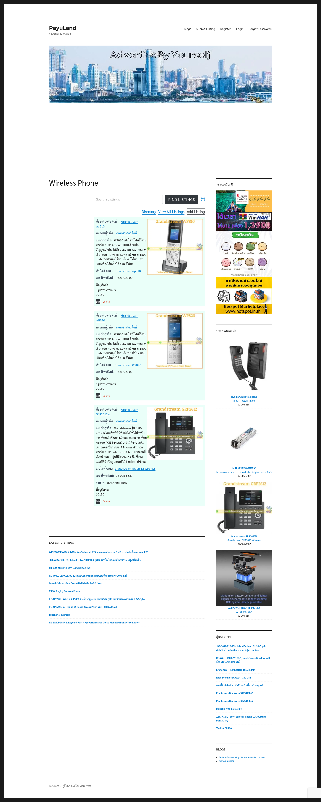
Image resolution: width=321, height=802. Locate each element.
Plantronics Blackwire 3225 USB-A (234, 700)
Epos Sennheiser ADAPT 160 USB (233, 677)
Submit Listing (205, 29)
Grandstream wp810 (128, 271)
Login (240, 29)
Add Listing (196, 211)
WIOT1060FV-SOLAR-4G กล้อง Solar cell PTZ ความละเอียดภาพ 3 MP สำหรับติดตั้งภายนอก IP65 (98, 552)
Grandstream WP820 (128, 365)
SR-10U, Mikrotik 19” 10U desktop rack (70, 567)
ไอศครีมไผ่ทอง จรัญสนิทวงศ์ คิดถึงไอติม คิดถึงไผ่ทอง (75, 583)
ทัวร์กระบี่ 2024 (226, 761)
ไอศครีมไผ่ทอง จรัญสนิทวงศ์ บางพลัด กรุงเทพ (242, 757)
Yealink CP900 (224, 728)
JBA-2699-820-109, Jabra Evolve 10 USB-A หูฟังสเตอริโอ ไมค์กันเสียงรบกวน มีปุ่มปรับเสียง (95, 560)
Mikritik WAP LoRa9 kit (228, 708)
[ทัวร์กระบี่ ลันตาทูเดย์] (244, 200)
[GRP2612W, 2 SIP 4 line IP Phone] (175, 433)
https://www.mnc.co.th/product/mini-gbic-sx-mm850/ (244, 472)
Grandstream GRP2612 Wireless (135, 468)
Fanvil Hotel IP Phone (244, 400)
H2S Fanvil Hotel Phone (244, 396)
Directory (149, 211)
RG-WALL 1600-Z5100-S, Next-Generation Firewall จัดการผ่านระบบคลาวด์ (88, 575)
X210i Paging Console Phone (64, 591)
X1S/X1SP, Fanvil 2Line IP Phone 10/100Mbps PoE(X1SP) (241, 718)
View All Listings (171, 211)
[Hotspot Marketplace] (244, 295)
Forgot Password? (260, 29)
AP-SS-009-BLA (244, 611)
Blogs (187, 29)
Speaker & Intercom (59, 614)
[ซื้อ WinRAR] (244, 220)
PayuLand (62, 28)
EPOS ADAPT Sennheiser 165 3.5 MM (235, 669)
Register (225, 29)
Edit (98, 301)
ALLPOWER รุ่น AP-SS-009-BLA (244, 607)
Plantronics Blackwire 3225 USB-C (234, 693)
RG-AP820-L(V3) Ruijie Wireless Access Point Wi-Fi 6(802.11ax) (83, 606)
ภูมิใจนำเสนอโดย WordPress (77, 785)
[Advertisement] (161, 135)
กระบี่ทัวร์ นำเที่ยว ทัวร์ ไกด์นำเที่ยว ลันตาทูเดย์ (239, 685)
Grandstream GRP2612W (244, 536)
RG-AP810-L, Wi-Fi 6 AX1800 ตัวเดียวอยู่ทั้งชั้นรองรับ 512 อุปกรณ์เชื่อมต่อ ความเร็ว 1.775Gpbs (97, 599)
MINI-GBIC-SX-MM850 (244, 468)
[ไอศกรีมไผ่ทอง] (244, 253)
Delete (106, 301)
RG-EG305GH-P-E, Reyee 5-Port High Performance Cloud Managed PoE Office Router (94, 622)
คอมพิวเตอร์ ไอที (126, 233)
